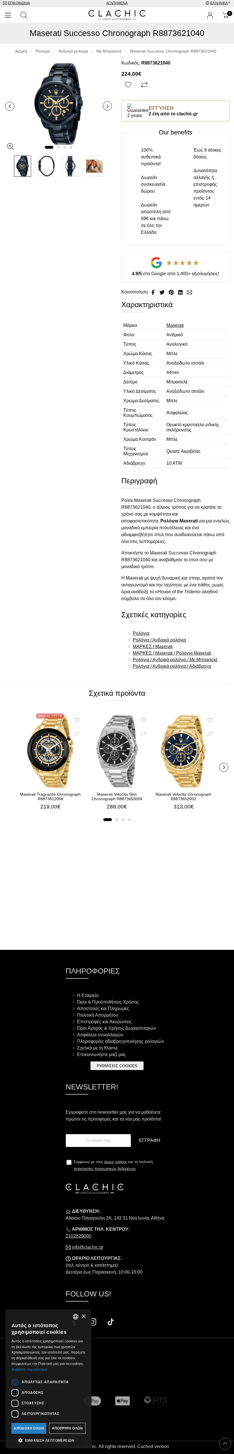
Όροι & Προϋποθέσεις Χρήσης (108, 1002)
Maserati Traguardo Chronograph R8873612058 (50, 796)
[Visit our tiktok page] (110, 1322)
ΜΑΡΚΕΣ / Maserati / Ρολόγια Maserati (172, 653)
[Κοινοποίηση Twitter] (163, 291)
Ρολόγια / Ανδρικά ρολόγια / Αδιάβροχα (172, 666)
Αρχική (21, 51)
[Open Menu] (8, 15)
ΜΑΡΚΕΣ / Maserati (153, 646)
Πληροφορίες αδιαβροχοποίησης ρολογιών (120, 1041)
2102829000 (78, 1236)
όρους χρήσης (115, 1162)
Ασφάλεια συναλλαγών (100, 1034)
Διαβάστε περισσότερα (29, 1369)
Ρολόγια (43, 51)
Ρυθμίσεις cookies (117, 1065)
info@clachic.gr (87, 1247)
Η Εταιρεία (87, 995)
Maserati (175, 325)
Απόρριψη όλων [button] (67, 1428)
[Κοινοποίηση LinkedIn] (181, 291)
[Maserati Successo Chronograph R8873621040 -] (22, 166)
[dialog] (48, 1379)
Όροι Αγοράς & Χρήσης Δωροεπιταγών (116, 1028)
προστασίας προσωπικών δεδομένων (105, 1169)
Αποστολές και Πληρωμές (103, 1008)
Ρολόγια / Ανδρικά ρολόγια (159, 639)
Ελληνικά (219, 3)
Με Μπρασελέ (109, 51)
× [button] (83, 1316)
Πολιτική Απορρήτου (97, 1015)
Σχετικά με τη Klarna (97, 1047)
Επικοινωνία (19, 3)
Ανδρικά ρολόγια (73, 51)
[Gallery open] (10, 146)
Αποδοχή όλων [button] (29, 1428)
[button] (49, 147)
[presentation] (9, 106)
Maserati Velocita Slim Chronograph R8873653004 (117, 796)
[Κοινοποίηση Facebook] (153, 291)
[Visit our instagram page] (93, 1322)
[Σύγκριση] (145, 85)
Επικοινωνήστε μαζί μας (101, 1054)
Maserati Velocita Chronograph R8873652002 (183, 796)
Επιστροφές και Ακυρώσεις (104, 1021)
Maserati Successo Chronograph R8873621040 (173, 51)
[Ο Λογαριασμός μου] (210, 15)
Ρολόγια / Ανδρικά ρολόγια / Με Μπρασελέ (175, 659)
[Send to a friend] (189, 291)
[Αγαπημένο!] (129, 85)
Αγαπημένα (117, 3)
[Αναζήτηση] (24, 15)
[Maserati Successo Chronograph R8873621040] (58, 103)
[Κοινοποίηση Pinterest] (172, 291)
